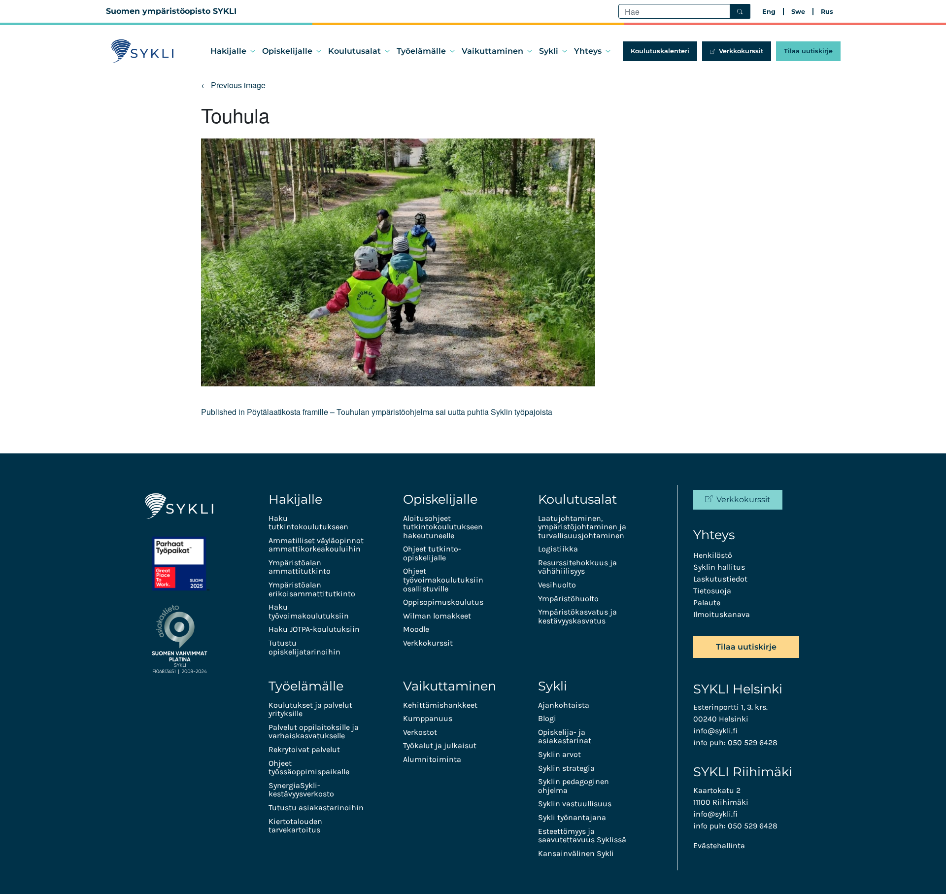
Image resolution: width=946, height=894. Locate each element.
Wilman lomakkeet (437, 615)
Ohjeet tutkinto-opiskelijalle (432, 553)
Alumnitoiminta (432, 759)
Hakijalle (228, 51)
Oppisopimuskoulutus (443, 602)
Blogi (547, 718)
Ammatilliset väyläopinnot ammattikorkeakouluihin (316, 545)
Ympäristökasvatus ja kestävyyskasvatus (577, 616)
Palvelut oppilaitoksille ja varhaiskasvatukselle (314, 731)
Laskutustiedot (720, 579)
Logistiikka (558, 548)
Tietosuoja (712, 590)
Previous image (233, 85)
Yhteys (588, 51)
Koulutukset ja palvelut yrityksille (310, 709)
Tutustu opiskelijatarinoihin (304, 647)
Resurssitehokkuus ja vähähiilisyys (577, 567)
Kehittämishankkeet (440, 705)
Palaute (706, 602)
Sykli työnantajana (572, 817)
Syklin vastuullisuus (574, 803)
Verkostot (420, 732)
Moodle (416, 629)
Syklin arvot (559, 754)
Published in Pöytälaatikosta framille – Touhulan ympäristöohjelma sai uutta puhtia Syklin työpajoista (376, 411)
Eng (769, 11)
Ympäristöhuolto (568, 598)
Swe (798, 11)
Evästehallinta (719, 845)
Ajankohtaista (563, 705)
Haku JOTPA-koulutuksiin (314, 629)
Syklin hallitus (719, 567)
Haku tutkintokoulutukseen (308, 523)
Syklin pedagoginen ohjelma (573, 786)
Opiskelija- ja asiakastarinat (564, 736)
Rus (827, 11)
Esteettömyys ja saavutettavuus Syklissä (582, 835)
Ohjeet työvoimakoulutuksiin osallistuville (443, 579)
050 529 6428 (752, 742)
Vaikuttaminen (492, 51)
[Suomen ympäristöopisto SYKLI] (142, 51)
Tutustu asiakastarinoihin (316, 807)
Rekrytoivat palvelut (304, 749)
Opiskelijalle (287, 51)
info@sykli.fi (715, 730)
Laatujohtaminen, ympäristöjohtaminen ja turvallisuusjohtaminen (582, 527)
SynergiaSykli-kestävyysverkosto (301, 790)
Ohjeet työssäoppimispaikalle (309, 767)
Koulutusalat (354, 51)
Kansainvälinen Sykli (576, 853)
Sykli (548, 51)
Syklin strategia (566, 768)
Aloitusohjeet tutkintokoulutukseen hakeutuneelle (443, 527)
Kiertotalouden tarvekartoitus (295, 826)
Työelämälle (421, 51)
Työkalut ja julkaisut (439, 745)
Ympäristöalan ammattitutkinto (300, 567)
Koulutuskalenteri (660, 51)
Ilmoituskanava (721, 614)
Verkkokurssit (741, 51)
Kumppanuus (427, 718)
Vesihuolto (557, 584)
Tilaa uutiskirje (808, 51)
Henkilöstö (712, 555)
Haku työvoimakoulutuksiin (309, 611)
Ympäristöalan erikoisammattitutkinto (312, 589)
